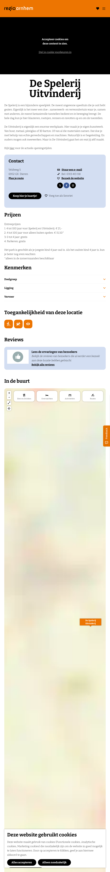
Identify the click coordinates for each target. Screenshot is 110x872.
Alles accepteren (21, 862)
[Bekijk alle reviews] (18, 357)
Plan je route (16, 178)
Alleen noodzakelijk (54, 862)
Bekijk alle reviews (43, 364)
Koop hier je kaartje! (25, 195)
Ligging (8, 288)
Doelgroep (10, 279)
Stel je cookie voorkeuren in (55, 52)
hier (12, 148)
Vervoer (9, 296)
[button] (90, 623)
